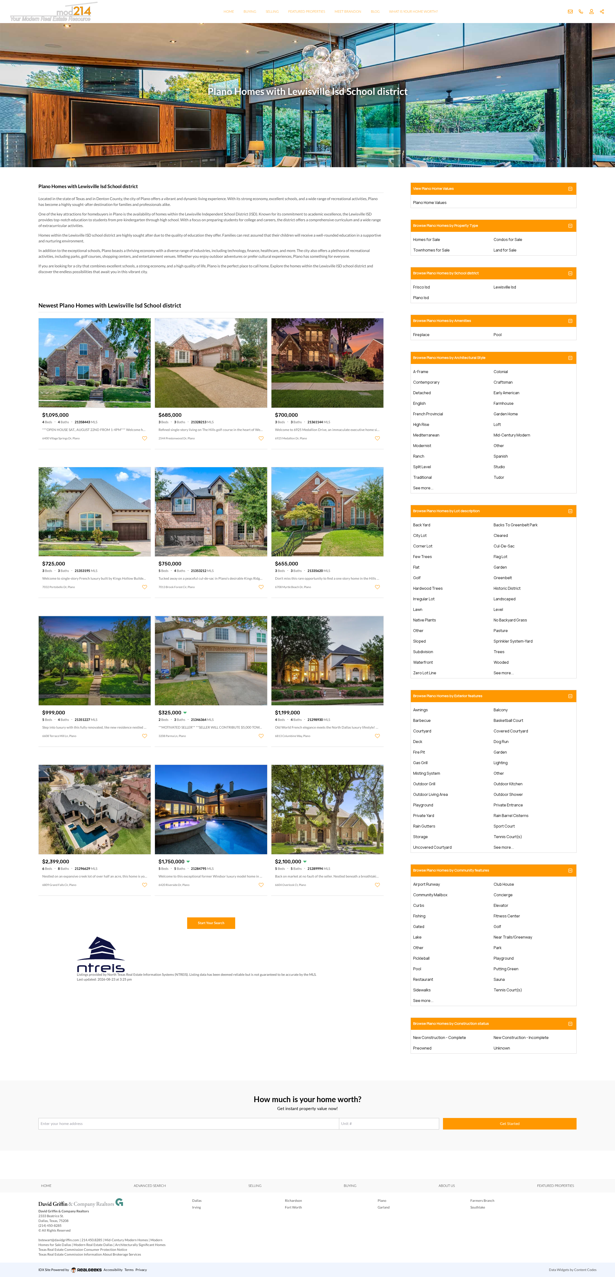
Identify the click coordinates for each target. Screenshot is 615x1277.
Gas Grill (420, 762)
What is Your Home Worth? (413, 11)
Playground (423, 805)
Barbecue (422, 720)
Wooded (501, 662)
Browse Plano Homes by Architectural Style (449, 357)
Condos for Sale (508, 239)
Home (229, 11)
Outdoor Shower (508, 794)
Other (499, 445)
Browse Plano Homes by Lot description (446, 510)
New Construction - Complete (439, 1037)
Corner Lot (422, 546)
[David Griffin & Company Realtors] (105, 1203)
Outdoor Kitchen (508, 783)
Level (498, 609)
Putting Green (506, 968)
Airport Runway (426, 884)
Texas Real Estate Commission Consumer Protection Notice (82, 1249)
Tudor (499, 477)
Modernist (422, 445)
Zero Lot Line (424, 672)
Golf (417, 577)
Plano (382, 1200)
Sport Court (504, 826)
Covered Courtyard (511, 731)
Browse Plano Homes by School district (446, 273)
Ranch (418, 456)
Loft (497, 424)
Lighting (501, 762)
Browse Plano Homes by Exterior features (447, 695)
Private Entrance (508, 805)
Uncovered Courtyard (432, 847)
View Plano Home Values (433, 188)
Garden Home (506, 414)
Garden (500, 567)
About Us (447, 1186)
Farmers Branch (482, 1200)
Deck (417, 741)
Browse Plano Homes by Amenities (442, 320)
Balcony (501, 709)
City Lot (420, 535)
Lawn (417, 609)
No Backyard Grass (510, 620)
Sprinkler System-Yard (513, 641)
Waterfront (423, 662)
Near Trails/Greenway (513, 937)
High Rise (421, 424)
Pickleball (421, 958)
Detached (422, 392)
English (419, 403)
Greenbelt (503, 577)
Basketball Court (508, 720)
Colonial (501, 371)
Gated (418, 926)
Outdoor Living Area (430, 794)
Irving (196, 1207)
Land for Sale (505, 250)
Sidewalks (422, 990)
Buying (250, 11)
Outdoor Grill (424, 783)
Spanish (501, 456)
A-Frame (420, 371)
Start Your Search (211, 923)
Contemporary (426, 382)
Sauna (499, 979)
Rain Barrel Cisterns (511, 815)
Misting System (426, 773)
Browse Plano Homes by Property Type (445, 225)
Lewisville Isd (505, 287)
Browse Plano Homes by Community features (451, 870)
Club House (504, 884)
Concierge (503, 894)
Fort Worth (293, 1207)
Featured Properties (306, 11)
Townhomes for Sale (431, 250)
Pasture (501, 630)
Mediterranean (426, 435)
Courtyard (422, 731)
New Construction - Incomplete (521, 1037)
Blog (375, 11)
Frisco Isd (421, 287)
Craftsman (503, 382)
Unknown (502, 1048)
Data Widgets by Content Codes (573, 1270)
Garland (384, 1207)
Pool (498, 334)
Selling (272, 11)
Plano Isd (421, 297)
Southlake (477, 1207)
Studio (499, 466)
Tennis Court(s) (508, 836)
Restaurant (423, 979)
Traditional (422, 477)
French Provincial (428, 414)
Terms (129, 1270)
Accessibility (113, 1270)
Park (498, 947)
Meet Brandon (348, 11)
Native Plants (424, 620)
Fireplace (421, 334)
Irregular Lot (424, 599)
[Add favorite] (144, 438)
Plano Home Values (430, 202)
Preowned (422, 1048)
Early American (506, 392)
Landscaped (505, 599)
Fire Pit (419, 752)
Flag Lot (500, 556)
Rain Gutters (424, 826)
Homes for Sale (426, 239)
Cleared (501, 535)
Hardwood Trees (428, 588)
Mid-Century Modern (512, 435)
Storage (420, 836)
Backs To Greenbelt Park (516, 525)
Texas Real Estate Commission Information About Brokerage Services (89, 1254)
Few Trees (422, 556)
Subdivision (423, 651)
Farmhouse (504, 403)
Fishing (419, 916)
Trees (499, 651)
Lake (417, 937)
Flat (416, 567)
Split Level (422, 466)
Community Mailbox (430, 894)
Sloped (419, 641)
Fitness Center (507, 916)
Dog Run (501, 741)
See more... (423, 488)
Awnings (420, 709)
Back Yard (421, 525)
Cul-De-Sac (504, 546)
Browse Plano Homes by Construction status (451, 1023)
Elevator (501, 905)
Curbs (418, 905)
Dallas (197, 1200)
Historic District (507, 588)
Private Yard (423, 815)
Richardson (293, 1200)
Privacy (141, 1270)
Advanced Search (150, 1186)
